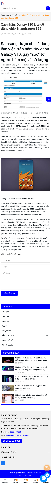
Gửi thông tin (9, 293)
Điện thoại (6, 321)
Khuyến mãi (6, 331)
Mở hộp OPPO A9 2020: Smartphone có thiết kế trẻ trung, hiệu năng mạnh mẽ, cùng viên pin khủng (31, 369)
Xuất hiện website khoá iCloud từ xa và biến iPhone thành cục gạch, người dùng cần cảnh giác (31, 360)
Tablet (4, 326)
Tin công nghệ (7, 345)
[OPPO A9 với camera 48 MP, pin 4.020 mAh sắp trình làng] (8, 388)
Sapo (31, 475)
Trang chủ (6, 312)
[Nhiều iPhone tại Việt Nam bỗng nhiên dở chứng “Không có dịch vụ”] (8, 398)
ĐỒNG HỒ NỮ (7, 340)
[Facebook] (3, 463)
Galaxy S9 (32, 206)
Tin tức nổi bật (11, 353)
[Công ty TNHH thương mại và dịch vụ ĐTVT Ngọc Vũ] (11, 3)
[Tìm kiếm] (48, 8)
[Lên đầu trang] (47, 462)
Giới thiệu (5, 316)
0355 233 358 (15, 432)
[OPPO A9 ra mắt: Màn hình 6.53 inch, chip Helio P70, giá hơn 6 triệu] (8, 378)
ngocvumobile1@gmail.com (17, 435)
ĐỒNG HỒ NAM (8, 335)
